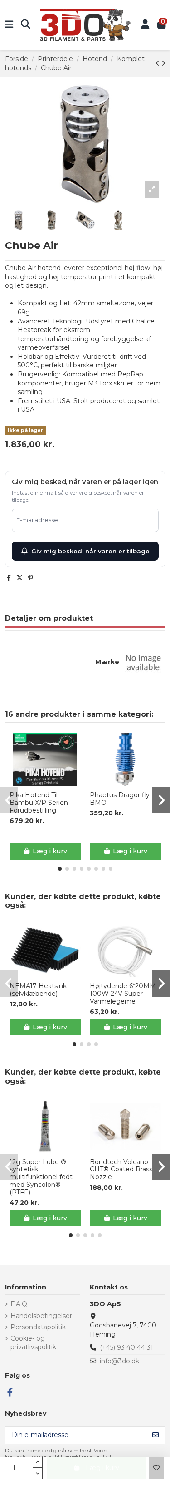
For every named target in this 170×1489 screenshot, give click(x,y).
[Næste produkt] (163, 63)
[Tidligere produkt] (158, 63)
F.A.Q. (19, 1304)
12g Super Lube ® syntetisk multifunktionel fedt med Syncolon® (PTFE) (41, 1177)
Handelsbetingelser (41, 1316)
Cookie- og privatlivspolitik (33, 1342)
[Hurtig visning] (51, 783)
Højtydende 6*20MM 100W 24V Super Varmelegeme (123, 993)
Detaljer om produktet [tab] (49, 618)
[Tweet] (19, 578)
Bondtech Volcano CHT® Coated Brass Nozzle (121, 1169)
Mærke (107, 662)
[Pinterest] (30, 578)
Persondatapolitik (38, 1327)
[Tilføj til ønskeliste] (156, 1468)
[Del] (9, 578)
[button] (60, 869)
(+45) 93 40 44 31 (126, 1347)
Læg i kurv (50, 851)
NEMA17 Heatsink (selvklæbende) (38, 990)
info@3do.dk (119, 1361)
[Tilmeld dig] (155, 1435)
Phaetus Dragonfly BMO (120, 799)
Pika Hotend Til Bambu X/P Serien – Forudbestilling (41, 802)
